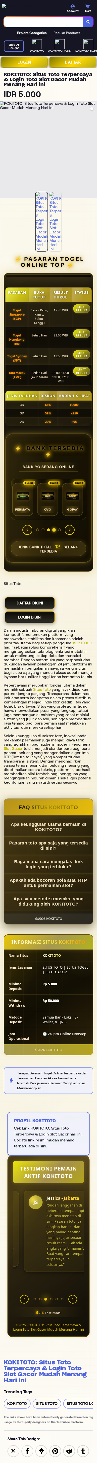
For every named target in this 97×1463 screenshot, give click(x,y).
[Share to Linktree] (41, 1451)
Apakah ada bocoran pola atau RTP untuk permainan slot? (48, 883)
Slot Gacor (13, 748)
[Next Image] (93, 150)
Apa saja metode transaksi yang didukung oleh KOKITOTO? (48, 901)
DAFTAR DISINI (30, 603)
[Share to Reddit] (69, 1451)
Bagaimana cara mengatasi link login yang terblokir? (48, 864)
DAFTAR (73, 62)
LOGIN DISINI (30, 617)
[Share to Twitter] (13, 1451)
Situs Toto (42, 689)
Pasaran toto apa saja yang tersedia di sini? (48, 846)
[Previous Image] (4, 150)
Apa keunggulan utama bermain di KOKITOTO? (48, 827)
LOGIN (24, 62)
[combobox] (43, 22)
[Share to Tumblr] (83, 1451)
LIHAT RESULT (81, 308)
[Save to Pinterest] (55, 1451)
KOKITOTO (82, 643)
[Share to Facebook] (27, 1451)
